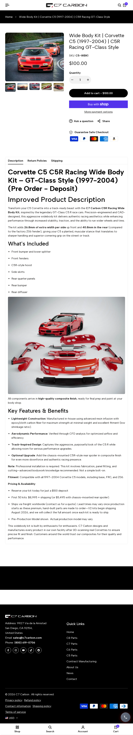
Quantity (75, 72)
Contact (71, 679)
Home (9, 16)
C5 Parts (71, 655)
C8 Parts (71, 638)
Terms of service (15, 712)
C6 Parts (71, 649)
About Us (72, 667)
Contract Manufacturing (81, 661)
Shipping (57, 160)
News (69, 673)
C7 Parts (71, 643)
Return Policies (37, 160)
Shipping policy (42, 706)
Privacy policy (13, 700)
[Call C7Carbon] (125, 717)
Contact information (18, 706)
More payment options (98, 111)
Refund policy (32, 700)
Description (15, 160)
